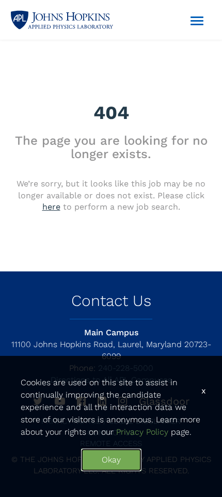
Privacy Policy (142, 432)
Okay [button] (111, 460)
